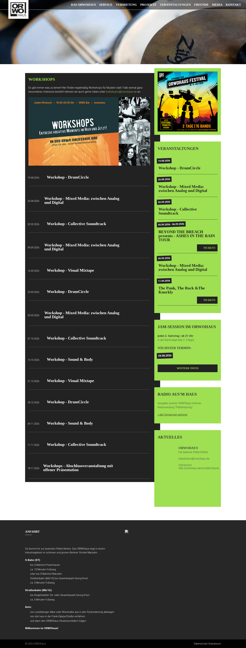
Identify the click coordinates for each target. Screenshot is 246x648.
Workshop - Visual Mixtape (70, 270)
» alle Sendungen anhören (172, 414)
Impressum (215, 643)
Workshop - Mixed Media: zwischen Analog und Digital (81, 200)
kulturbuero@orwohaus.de (121, 91)
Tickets (209, 247)
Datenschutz (200, 643)
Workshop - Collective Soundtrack (76, 224)
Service (105, 4)
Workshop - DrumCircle (68, 177)
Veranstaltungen (175, 4)
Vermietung (126, 4)
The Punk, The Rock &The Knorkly (181, 290)
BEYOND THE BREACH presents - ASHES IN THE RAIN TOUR (186, 236)
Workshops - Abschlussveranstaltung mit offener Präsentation (78, 468)
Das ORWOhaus (83, 4)
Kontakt (233, 4)
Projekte (148, 4)
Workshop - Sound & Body (70, 359)
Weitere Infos (188, 368)
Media (217, 4)
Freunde (201, 4)
